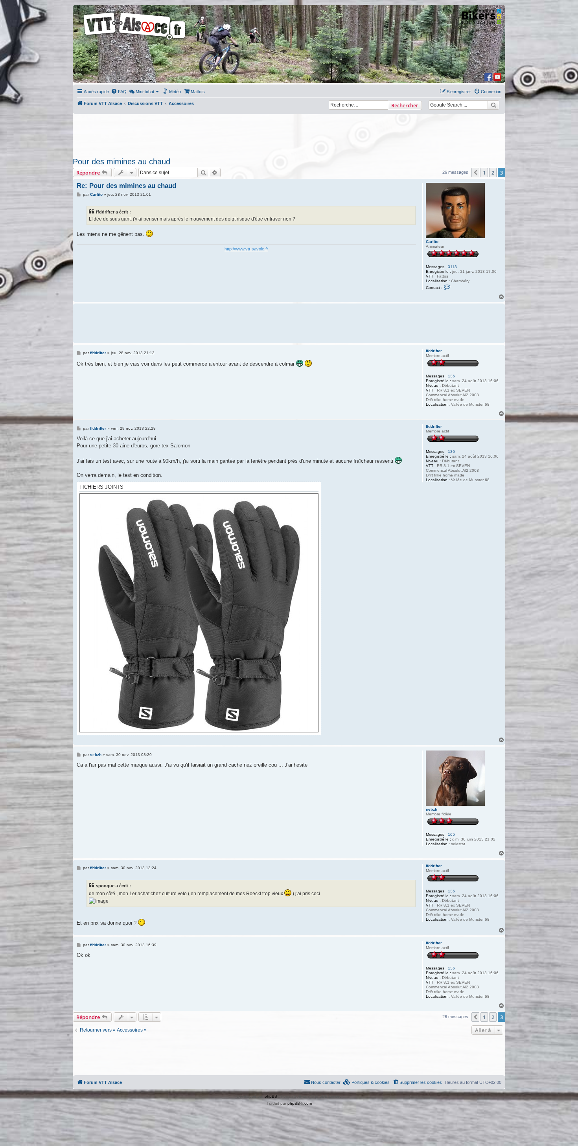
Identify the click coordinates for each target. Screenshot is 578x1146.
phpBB (271, 1096)
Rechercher (404, 105)
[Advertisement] (289, 133)
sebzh (431, 809)
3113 (452, 267)
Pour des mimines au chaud (121, 161)
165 (451, 834)
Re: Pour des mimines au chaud (126, 185)
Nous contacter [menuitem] (326, 1082)
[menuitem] (119, 91)
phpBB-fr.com (299, 1103)
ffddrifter (434, 351)
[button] (475, 172)
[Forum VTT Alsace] (135, 40)
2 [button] (492, 172)
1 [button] (484, 172)
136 (451, 376)
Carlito (432, 241)
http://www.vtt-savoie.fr (246, 248)
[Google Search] (493, 105)
